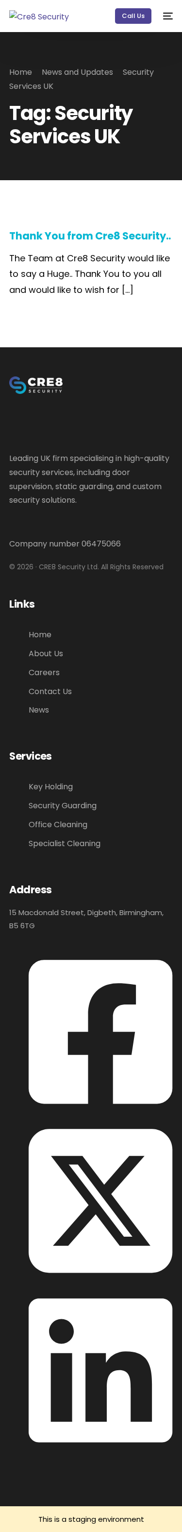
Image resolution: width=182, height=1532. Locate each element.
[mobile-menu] (167, 16)
